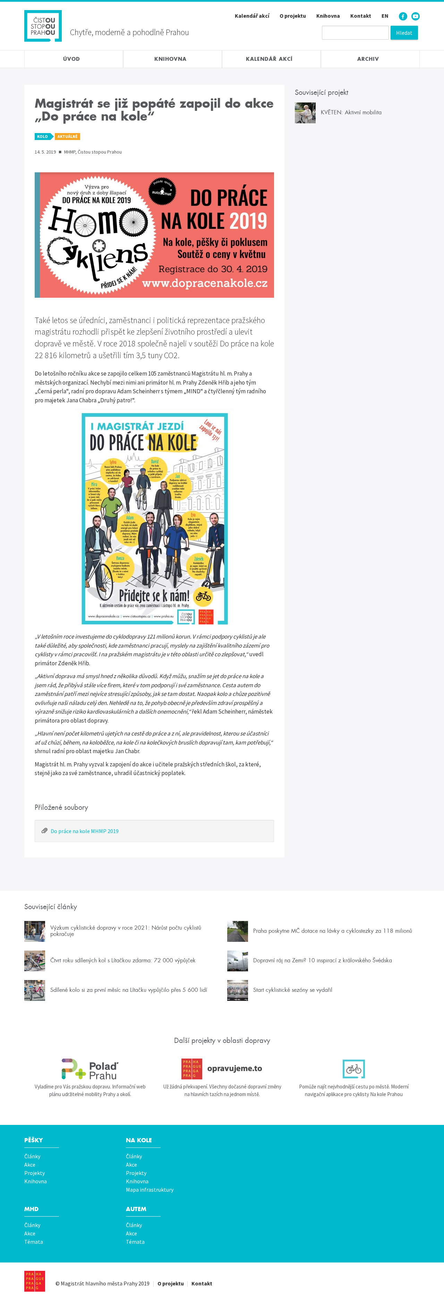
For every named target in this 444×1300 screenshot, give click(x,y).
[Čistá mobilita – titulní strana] (43, 25)
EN (385, 15)
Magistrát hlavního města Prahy (99, 1283)
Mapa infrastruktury (149, 1189)
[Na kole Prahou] (353, 1069)
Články (32, 1156)
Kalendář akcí (252, 15)
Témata (33, 1241)
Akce (29, 1164)
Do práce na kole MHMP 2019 (85, 831)
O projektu (293, 15)
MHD (31, 1209)
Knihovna (328, 15)
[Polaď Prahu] (90, 1069)
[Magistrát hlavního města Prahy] (34, 1281)
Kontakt (360, 15)
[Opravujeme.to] (222, 1069)
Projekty (34, 1172)
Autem (136, 1209)
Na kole (139, 1140)
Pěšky (33, 1140)
